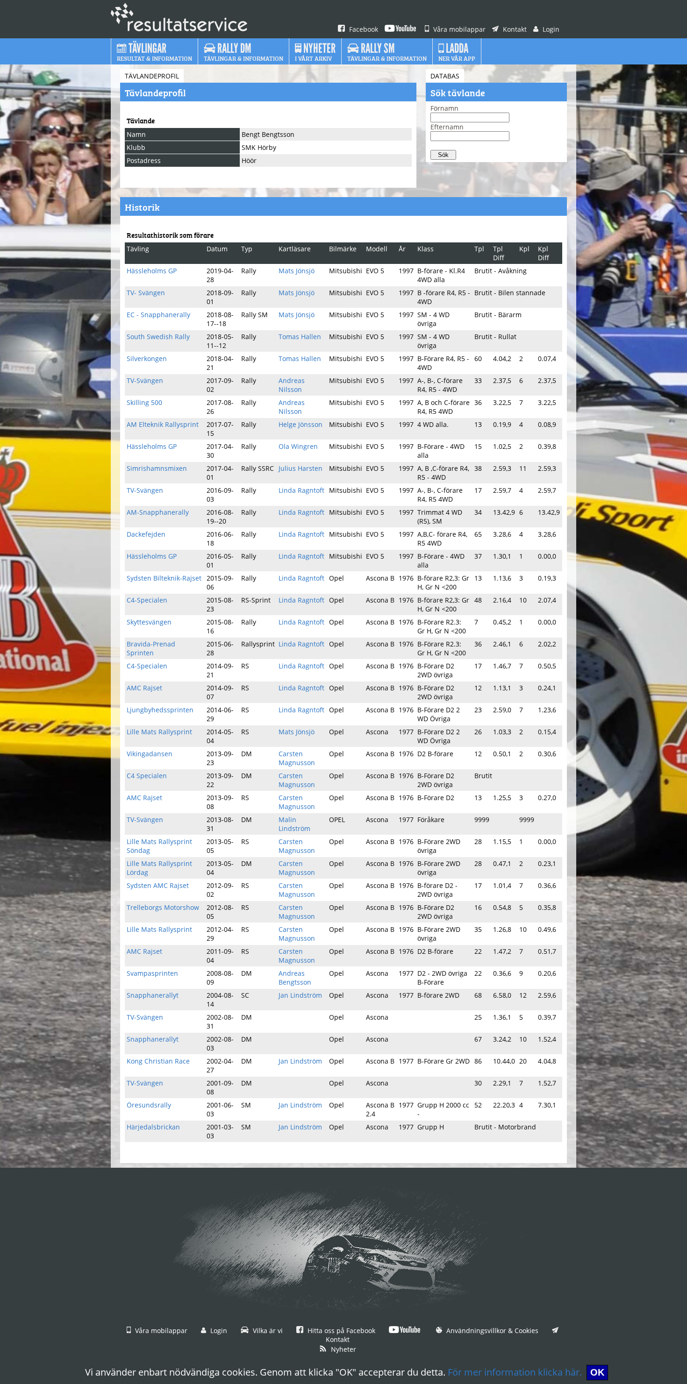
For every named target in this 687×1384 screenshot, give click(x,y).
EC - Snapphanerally (158, 314)
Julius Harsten (300, 468)
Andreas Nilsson (292, 385)
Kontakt (514, 29)
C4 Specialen (147, 775)
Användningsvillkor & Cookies (491, 1330)
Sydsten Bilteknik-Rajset (164, 578)
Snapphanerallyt (153, 995)
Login (550, 29)
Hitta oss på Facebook (340, 1330)
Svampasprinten (152, 973)
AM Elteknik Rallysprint (163, 424)
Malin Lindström (294, 824)
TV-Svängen (145, 380)
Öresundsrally (149, 1104)
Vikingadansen (149, 753)
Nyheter (342, 1349)
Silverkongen (147, 358)
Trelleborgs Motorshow (163, 907)
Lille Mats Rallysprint (159, 731)
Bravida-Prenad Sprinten (151, 648)
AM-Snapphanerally (158, 512)
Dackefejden (146, 534)
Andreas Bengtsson (295, 978)
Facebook (362, 29)
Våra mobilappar (458, 29)
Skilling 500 (144, 402)
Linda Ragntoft (301, 490)
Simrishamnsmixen (157, 468)
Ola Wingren (298, 446)
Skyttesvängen (149, 621)
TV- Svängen (146, 292)
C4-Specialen (147, 600)
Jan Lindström (300, 995)
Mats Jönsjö (297, 270)
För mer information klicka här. (515, 1372)
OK (597, 1372)
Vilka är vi (267, 1330)
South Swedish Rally (158, 336)
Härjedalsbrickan (153, 1126)
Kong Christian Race (158, 1061)
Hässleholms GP (152, 270)
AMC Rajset (144, 687)
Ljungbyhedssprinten (160, 709)
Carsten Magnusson (297, 758)
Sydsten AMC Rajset (158, 885)
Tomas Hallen (300, 336)
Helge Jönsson (300, 424)
